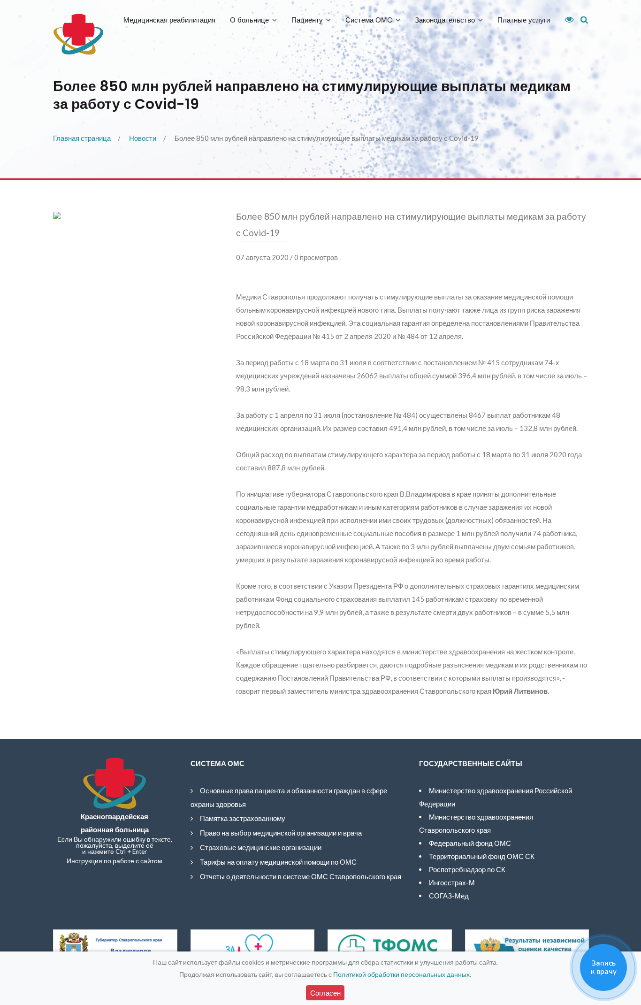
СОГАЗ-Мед (449, 895)
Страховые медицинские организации (260, 847)
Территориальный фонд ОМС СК (481, 856)
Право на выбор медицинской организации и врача (281, 833)
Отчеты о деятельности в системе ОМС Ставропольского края (300, 876)
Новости (142, 138)
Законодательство (445, 20)
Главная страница (82, 138)
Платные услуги (523, 20)
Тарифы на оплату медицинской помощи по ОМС (278, 862)
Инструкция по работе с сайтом (114, 861)
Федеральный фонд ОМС (470, 843)
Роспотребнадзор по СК (467, 869)
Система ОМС (368, 20)
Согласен (325, 993)
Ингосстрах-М (452, 882)
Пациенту (307, 20)
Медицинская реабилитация (169, 20)
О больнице (249, 20)
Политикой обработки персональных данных (401, 974)
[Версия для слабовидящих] (566, 19)
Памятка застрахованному (242, 818)
